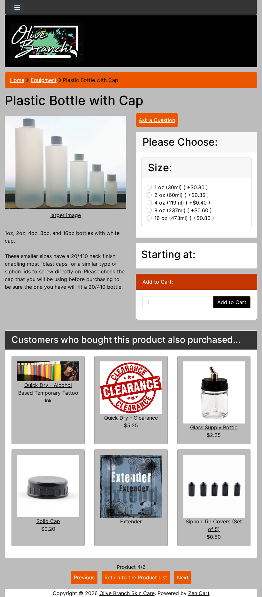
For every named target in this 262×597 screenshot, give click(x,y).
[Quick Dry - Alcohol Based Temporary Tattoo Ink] (48, 370)
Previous (84, 577)
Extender (131, 521)
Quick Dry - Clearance (131, 418)
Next (183, 577)
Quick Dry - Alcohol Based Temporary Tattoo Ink (48, 393)
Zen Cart (199, 593)
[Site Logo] (47, 42)
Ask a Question (157, 120)
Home (17, 80)
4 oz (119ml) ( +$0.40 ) (182, 202)
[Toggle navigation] (17, 7)
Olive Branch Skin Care (127, 593)
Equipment (44, 80)
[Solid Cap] (48, 485)
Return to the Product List (135, 577)
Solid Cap (48, 521)
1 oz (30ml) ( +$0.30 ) (181, 187)
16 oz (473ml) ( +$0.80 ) (184, 218)
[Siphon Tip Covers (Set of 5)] (214, 485)
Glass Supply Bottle (213, 427)
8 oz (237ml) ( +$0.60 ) (183, 210)
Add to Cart (231, 302)
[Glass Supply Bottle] (214, 392)
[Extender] (131, 485)
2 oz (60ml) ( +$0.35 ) (181, 195)
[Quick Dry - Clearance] (131, 387)
